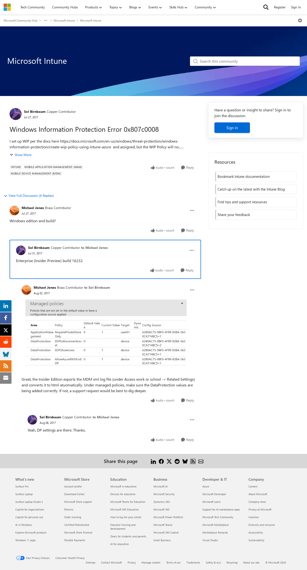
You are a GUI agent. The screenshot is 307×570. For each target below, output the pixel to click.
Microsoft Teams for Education (127, 502)
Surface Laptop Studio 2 (29, 502)
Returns (68, 509)
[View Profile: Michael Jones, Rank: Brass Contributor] (14, 210)
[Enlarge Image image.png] (108, 332)
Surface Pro (22, 486)
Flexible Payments (74, 540)
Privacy (132, 562)
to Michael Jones (94, 247)
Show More (23, 154)
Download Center (74, 494)
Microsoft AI (161, 486)
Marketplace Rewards (215, 532)
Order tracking (72, 517)
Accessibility (255, 532)
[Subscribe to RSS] (192, 460)
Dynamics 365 (162, 502)
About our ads (251, 562)
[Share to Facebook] (161, 460)
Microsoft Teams (163, 525)
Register (280, 7)
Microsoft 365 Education (124, 509)
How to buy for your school (125, 517)
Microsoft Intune (64, 20)
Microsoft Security (164, 494)
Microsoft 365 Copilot (166, 532)
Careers (253, 486)
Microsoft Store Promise (78, 532)
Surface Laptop (24, 494)
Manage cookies (151, 562)
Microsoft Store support (78, 502)
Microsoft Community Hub (20, 20)
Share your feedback (234, 214)
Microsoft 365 (162, 509)
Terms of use (173, 562)
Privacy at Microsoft (260, 509)
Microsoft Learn (211, 502)
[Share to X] (169, 460)
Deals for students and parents (128, 536)
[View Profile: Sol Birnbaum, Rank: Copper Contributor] (16, 114)
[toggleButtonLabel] (300, 20)
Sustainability (256, 540)
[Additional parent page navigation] (45, 20)
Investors (253, 517)
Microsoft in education (123, 486)
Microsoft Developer (214, 494)
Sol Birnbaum (35, 111)
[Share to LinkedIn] (153, 460)
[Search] (266, 7)
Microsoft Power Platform (168, 517)
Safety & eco (213, 562)
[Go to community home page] (7, 7)
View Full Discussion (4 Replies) (31, 195)
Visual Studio (210, 540)
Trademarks (193, 562)
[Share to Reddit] (177, 460)
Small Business (162, 540)
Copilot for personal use (29, 517)
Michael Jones (33, 207)
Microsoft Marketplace (215, 525)
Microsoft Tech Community (217, 517)
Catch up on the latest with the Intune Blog (251, 189)
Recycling (231, 562)
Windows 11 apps (25, 540)
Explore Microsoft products (31, 532)
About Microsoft (257, 494)
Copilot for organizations (29, 509)
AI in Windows (23, 525)
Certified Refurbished (76, 525)
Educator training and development (123, 526)
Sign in (232, 127)
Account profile (73, 486)
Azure (205, 486)
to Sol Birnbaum (97, 287)
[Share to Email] (200, 460)
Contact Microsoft (111, 562)
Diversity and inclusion (261, 525)
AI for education (119, 544)
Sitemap (90, 562)
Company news (257, 502)
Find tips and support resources (242, 201)
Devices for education (123, 494)
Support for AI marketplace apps (221, 509)
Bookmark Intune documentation (244, 176)
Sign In (296, 7)
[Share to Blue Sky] (185, 460)
